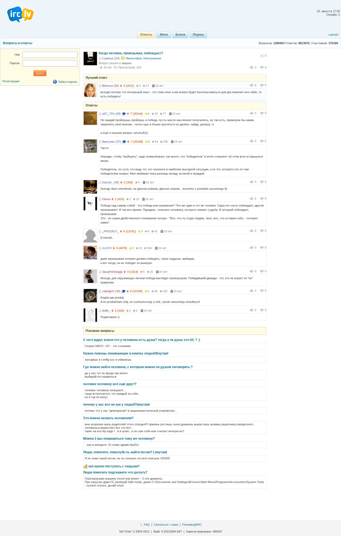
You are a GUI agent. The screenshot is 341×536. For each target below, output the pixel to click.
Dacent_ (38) (110, 182)
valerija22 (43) (111, 291)
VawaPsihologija (112, 271)
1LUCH (107, 248)
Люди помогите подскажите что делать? (115, 472)
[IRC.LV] (17, 13)
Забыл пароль (67, 81)
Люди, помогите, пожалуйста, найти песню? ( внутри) (125, 452)
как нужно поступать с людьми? (114, 466)
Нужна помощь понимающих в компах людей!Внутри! (125, 353)
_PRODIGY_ (110, 231)
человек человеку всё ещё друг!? (109, 384)
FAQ (147, 524)
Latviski (333, 34)
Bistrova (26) (110, 85)
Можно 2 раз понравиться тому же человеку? (119, 438)
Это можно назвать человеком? (108, 418)
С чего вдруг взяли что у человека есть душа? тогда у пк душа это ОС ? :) (141, 340)
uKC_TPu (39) (111, 113)
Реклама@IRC (192, 524)
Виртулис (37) (111, 141)
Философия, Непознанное (143, 58)
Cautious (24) (111, 58)
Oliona (106, 199)
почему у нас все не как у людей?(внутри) (116, 404)
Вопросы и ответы (17, 43)
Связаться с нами (166, 524)
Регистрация (10, 81)
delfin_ (106, 310)
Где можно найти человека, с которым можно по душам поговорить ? (138, 367)
